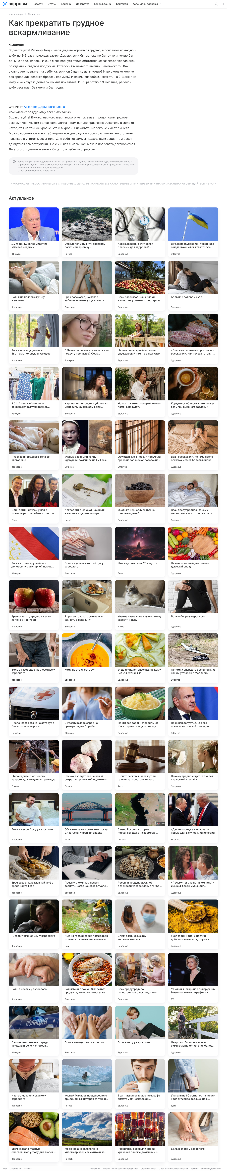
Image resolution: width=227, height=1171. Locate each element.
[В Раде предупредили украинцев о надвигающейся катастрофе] (193, 232)
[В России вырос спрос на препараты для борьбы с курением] (87, 711)
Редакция (95, 1168)
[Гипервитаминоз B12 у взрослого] (34, 924)
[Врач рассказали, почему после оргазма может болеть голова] (193, 445)
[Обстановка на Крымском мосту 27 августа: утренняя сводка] (87, 818)
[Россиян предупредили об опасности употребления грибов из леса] (140, 871)
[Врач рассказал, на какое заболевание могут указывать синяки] (87, 286)
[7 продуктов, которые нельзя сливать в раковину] (87, 605)
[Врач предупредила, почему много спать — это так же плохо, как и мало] (193, 499)
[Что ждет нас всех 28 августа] (140, 552)
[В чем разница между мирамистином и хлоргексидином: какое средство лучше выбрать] (140, 924)
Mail (5, 1168)
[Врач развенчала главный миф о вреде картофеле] (34, 871)
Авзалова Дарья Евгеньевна (44, 106)
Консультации (16, 14)
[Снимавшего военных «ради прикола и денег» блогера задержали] (34, 1031)
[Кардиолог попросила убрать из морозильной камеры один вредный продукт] (87, 392)
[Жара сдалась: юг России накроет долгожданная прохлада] (34, 765)
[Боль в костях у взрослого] (34, 978)
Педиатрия (34, 14)
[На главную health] (18, 4)
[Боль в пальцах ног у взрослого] (87, 1031)
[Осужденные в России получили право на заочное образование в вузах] (140, 445)
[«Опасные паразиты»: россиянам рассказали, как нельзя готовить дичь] (193, 339)
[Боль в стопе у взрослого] (193, 1137)
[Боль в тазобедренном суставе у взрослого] (34, 658)
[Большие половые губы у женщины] (34, 286)
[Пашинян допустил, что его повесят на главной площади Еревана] (193, 711)
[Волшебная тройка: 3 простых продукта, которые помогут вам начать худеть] (87, 978)
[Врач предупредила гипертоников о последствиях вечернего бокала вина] (140, 978)
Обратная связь (148, 1168)
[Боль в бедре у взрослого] (193, 605)
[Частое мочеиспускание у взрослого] (34, 1084)
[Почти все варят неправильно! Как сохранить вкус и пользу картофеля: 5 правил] (140, 711)
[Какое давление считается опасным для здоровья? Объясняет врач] (140, 232)
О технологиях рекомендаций (173, 1168)
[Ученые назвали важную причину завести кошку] (140, 605)
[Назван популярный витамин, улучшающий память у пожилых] (140, 339)
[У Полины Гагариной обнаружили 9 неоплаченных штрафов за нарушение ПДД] (193, 978)
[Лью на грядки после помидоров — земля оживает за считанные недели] (87, 924)
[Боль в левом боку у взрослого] (34, 818)
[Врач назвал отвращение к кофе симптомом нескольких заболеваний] (140, 1084)
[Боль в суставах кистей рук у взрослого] (87, 552)
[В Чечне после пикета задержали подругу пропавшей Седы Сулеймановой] (87, 339)
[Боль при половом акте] (193, 286)
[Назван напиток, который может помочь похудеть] (140, 392)
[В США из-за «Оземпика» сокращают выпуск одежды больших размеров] (34, 392)
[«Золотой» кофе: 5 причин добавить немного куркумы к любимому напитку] (193, 924)
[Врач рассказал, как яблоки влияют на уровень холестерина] (140, 286)
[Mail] (5, 4)
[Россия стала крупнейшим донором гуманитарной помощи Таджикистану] (34, 552)
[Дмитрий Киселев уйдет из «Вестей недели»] (34, 232)
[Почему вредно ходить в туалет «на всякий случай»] (193, 765)
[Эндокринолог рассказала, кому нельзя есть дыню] (140, 658)
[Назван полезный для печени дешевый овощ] (193, 552)
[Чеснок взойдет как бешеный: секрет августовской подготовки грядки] (87, 765)
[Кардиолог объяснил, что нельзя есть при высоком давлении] (193, 392)
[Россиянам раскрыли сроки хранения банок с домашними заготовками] (140, 1137)
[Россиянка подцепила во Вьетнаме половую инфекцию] (34, 339)
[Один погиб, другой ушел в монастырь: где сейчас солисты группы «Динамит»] (34, 499)
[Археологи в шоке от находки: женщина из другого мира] (87, 499)
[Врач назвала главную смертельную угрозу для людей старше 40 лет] (34, 1137)
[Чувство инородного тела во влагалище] (34, 445)
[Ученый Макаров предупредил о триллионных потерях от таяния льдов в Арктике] (87, 1084)
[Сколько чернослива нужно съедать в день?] (140, 499)
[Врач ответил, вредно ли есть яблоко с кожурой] (34, 605)
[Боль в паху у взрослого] (140, 1031)
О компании (15, 1168)
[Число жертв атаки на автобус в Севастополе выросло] (34, 711)
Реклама (28, 1168)
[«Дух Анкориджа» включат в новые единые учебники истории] (193, 818)
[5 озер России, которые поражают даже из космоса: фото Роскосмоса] (140, 818)
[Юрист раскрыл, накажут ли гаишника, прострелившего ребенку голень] (140, 765)
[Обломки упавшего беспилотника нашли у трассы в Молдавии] (193, 658)
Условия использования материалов (120, 1168)
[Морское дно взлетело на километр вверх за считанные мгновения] (87, 1137)
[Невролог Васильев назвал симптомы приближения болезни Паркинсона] (193, 1031)
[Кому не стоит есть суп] (87, 658)
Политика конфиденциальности (205, 1168)
